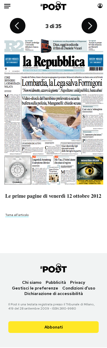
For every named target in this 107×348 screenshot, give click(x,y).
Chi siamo (32, 282)
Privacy (77, 282)
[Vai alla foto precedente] (17, 26)
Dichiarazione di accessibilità (53, 293)
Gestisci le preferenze (35, 288)
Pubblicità (56, 282)
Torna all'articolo (17, 215)
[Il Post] (53, 5)
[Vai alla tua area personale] (100, 6)
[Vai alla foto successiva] (89, 26)
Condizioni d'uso (78, 288)
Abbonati (53, 327)
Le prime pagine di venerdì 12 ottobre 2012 (53, 196)
